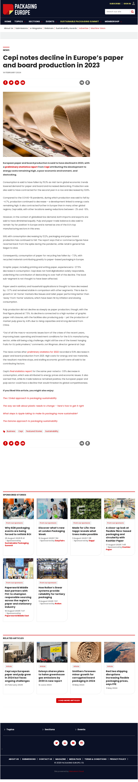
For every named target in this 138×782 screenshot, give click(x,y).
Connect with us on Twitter (56, 743)
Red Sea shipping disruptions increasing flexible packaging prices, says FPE (117, 678)
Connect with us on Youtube (73, 743)
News (6, 50)
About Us (8, 28)
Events (81, 729)
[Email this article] (22, 82)
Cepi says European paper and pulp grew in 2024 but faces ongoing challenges (18, 676)
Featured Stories (34, 431)
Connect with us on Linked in (65, 743)
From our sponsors (14, 523)
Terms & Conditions (95, 759)
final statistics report (21, 371)
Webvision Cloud (76, 771)
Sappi (91, 540)
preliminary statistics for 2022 (43, 351)
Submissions (21, 28)
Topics (10, 729)
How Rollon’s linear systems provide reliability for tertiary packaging (52, 592)
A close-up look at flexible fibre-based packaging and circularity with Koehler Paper (118, 534)
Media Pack (75, 759)
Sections (50, 729)
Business (11, 431)
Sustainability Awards (66, 28)
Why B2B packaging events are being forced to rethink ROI (18, 531)
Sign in (51, 77)
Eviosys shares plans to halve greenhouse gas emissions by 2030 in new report (52, 676)
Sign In (127, 4)
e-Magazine (36, 28)
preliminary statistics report (21, 166)
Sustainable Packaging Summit (17, 544)
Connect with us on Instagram (81, 743)
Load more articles (69, 700)
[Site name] (20, 13)
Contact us (45, 759)
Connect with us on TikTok (69, 749)
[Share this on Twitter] (11, 82)
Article (9, 666)
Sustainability (51, 431)
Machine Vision (98, 28)
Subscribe (115, 4)
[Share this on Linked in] (17, 82)
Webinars (49, 28)
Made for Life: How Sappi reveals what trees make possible (85, 531)
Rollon (58, 603)
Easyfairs (60, 540)
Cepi (46, 166)
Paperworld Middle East (17, 615)
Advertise (83, 28)
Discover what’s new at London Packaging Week (52, 531)
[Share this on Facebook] (5, 82)
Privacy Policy (118, 759)
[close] (66, 81)
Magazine (60, 759)
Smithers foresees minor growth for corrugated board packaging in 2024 (84, 676)
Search (132, 12)
